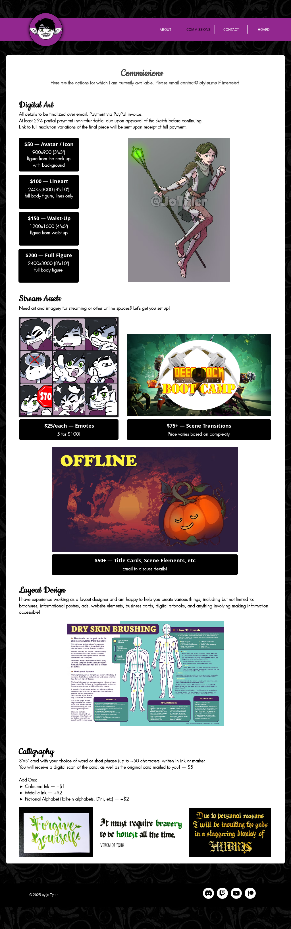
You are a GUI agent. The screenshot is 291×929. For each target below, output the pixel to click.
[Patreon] (250, 893)
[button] (145, 499)
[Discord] (208, 893)
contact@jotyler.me (198, 83)
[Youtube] (236, 893)
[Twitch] (222, 893)
